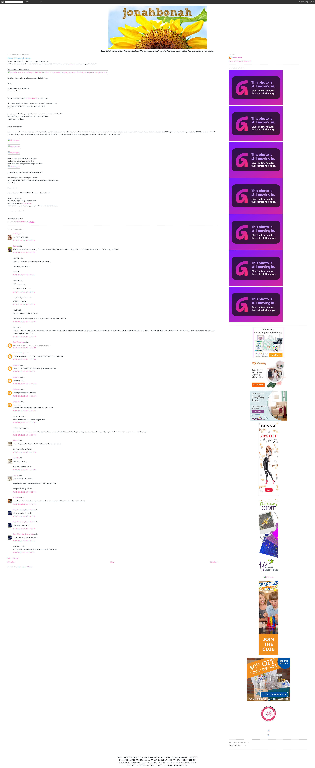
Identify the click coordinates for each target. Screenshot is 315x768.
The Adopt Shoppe (31, 98)
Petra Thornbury (18, 342)
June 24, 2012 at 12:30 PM (24, 423)
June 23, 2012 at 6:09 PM (24, 252)
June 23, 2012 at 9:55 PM (24, 304)
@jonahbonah (27, 203)
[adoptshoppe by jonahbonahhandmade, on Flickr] (13, 140)
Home (112, 562)
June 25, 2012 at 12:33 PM (24, 435)
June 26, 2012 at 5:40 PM (24, 516)
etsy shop (70, 64)
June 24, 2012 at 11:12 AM (25, 410)
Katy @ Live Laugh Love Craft (23, 510)
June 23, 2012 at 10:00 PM (24, 321)
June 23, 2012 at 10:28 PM (24, 336)
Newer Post (11, 562)
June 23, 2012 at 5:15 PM (24, 240)
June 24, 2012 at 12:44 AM (25, 347)
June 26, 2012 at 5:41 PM (24, 528)
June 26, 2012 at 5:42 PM (24, 540)
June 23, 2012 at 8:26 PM (24, 292)
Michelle (16, 497)
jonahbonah (237, 57)
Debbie (15, 246)
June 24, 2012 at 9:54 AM (24, 371)
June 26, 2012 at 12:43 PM (24, 504)
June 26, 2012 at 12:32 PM (24, 492)
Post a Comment (13, 558)
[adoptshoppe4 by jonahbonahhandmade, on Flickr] (14, 167)
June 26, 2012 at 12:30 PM (24, 452)
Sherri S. (16, 440)
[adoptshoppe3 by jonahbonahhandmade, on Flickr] (14, 153)
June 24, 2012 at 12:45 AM (25, 359)
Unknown (16, 365)
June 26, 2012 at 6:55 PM (24, 553)
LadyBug (16, 234)
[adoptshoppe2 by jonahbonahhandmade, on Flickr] (14, 146)
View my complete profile (240, 61)
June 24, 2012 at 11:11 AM (25, 384)
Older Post (213, 562)
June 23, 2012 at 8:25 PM (24, 275)
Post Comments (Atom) (24, 567)
